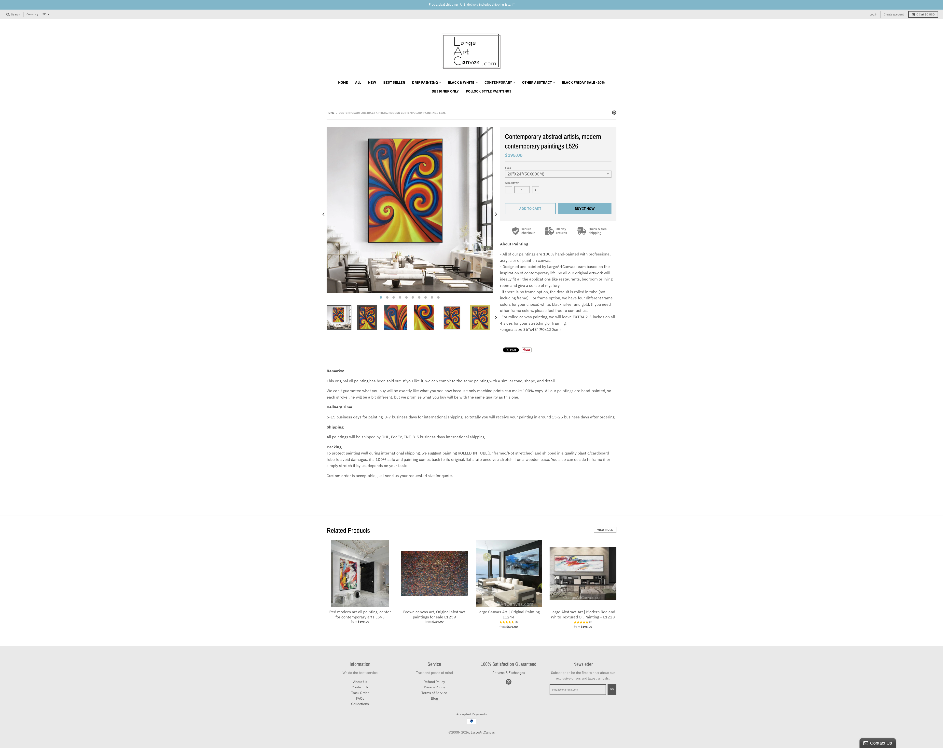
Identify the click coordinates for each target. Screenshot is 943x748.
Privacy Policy (434, 687)
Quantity (512, 183)
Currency (32, 14)
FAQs (360, 698)
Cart (925, 14)
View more (605, 530)
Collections (360, 704)
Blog (434, 698)
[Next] (496, 214)
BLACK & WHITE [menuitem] (461, 82)
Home (330, 113)
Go (612, 689)
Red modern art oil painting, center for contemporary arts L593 (360, 614)
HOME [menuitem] (343, 82)
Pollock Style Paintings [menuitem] (489, 91)
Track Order (360, 693)
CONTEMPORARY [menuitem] (498, 82)
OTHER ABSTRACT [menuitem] (537, 82)
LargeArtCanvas (483, 732)
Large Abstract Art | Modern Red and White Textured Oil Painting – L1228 (583, 614)
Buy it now (585, 208)
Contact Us (360, 687)
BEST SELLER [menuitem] (394, 82)
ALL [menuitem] (358, 82)
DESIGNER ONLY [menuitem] (445, 91)
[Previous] (324, 214)
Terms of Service (434, 693)
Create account (894, 14)
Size (508, 167)
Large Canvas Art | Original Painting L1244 (508, 614)
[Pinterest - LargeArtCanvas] (614, 112)
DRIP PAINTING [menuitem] (425, 82)
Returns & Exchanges (508, 672)
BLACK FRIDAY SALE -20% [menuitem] (583, 82)
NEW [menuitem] (372, 82)
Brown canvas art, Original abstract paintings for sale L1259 (434, 614)
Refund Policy (434, 682)
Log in (873, 14)
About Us (360, 682)
